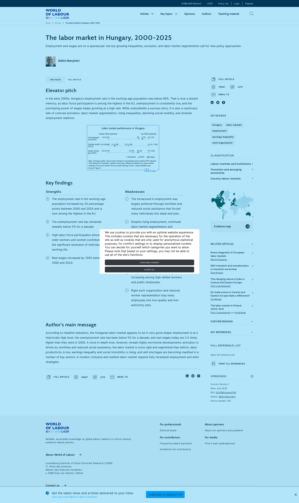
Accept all (149, 270)
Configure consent (149, 262)
